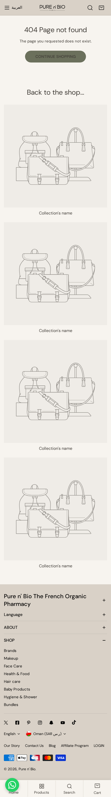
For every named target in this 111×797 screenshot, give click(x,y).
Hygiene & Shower (20, 697)
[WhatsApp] (12, 785)
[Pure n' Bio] (52, 8)
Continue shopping (55, 56)
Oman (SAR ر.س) (47, 733)
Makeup (11, 658)
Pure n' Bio (27, 769)
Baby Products (17, 689)
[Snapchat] (51, 723)
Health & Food (16, 673)
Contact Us (34, 745)
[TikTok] (74, 722)
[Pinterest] (28, 723)
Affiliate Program (75, 745)
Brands (10, 650)
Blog (52, 745)
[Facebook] (17, 723)
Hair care (12, 681)
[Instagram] (40, 723)
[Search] (90, 7)
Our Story (12, 745)
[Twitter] (6, 723)
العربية (17, 7)
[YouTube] (62, 723)
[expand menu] (7, 7)
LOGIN (99, 745)
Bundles (11, 704)
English (9, 733)
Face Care (13, 666)
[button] (101, 7)
